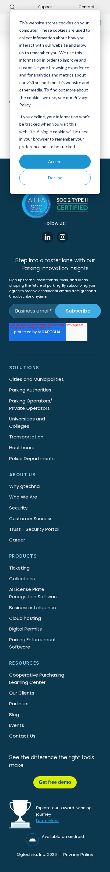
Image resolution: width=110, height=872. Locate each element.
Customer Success (31, 518)
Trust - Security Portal (34, 529)
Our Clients (21, 693)
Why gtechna (24, 486)
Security (18, 508)
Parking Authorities (30, 390)
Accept (55, 161)
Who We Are (23, 497)
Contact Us (22, 736)
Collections (22, 578)
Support (45, 6)
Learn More (47, 821)
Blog (14, 714)
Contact (86, 6)
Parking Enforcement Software (32, 643)
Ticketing (19, 568)
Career (17, 540)
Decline (55, 177)
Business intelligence (32, 607)
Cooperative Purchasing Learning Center (36, 678)
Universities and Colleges (27, 422)
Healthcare (22, 447)
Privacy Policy (78, 854)
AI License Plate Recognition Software (34, 593)
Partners (18, 703)
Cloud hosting (25, 618)
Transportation (26, 437)
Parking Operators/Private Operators (30, 404)
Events (16, 725)
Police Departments (32, 458)
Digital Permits (25, 629)
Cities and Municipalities (36, 379)
